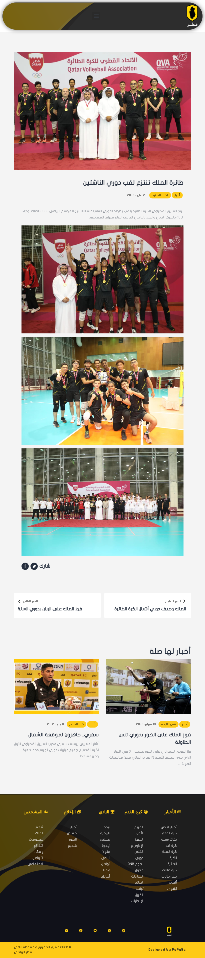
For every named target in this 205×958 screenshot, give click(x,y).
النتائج (139, 882)
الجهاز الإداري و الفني (137, 846)
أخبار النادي (168, 827)
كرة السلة (169, 852)
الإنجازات (137, 901)
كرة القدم (76, 724)
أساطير (105, 876)
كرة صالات (169, 870)
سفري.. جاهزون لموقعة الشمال (63, 734)
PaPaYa (179, 950)
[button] (96, 16)
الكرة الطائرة (160, 195)
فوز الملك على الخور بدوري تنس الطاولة (155, 738)
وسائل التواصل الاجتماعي (36, 858)
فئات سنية (169, 839)
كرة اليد (171, 846)
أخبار (177, 195)
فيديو (72, 846)
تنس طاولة (168, 724)
